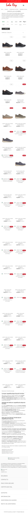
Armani (8, 24)
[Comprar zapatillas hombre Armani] (7, 21)
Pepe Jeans (24, 24)
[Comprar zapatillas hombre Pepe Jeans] (24, 21)
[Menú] (2, 5)
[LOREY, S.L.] (11, 5)
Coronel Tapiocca (20, 24)
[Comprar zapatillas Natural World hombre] (3, 21)
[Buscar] (20, 5)
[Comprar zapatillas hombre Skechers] (16, 21)
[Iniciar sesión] (25, 5)
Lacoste (12, 24)
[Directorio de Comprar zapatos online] (4, 470)
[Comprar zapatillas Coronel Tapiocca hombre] (20, 21)
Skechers (16, 24)
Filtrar (6, 28)
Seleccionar (9, 32)
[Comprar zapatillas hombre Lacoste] (12, 21)
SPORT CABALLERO (7, 52)
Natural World (3, 24)
